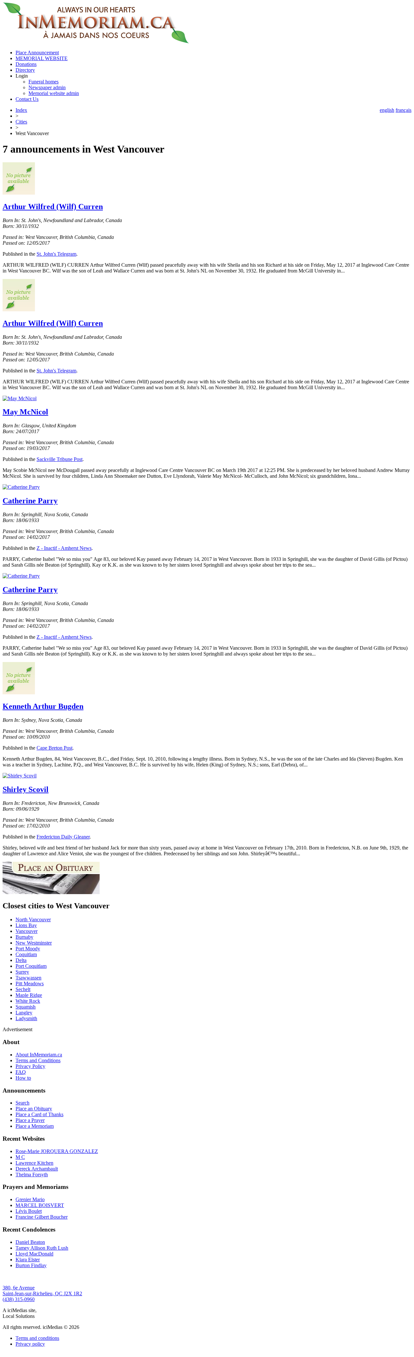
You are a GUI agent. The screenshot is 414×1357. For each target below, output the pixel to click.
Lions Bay (26, 925)
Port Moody (28, 948)
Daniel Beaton (30, 1242)
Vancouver (27, 931)
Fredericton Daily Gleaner (63, 836)
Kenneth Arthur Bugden (43, 706)
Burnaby (24, 937)
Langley (24, 1012)
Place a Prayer (30, 1120)
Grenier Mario (30, 1199)
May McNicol (25, 412)
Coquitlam (26, 954)
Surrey (22, 972)
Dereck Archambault (37, 1168)
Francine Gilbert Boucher (42, 1217)
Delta (21, 960)
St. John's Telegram (56, 254)
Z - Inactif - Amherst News (64, 548)
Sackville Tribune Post (59, 459)
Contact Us (27, 99)
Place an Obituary (34, 1108)
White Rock (28, 1001)
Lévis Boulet (29, 1211)
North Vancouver (33, 919)
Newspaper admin (47, 87)
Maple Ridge (29, 995)
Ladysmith (26, 1018)
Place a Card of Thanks (39, 1114)
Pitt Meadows (30, 983)
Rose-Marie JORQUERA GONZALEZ (57, 1151)
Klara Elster (28, 1259)
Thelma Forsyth (32, 1174)
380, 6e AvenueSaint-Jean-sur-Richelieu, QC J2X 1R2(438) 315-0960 (42, 1293)
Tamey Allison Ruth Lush (42, 1248)
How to (23, 1078)
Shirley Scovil (26, 789)
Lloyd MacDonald (34, 1253)
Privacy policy (30, 1344)
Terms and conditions (37, 1338)
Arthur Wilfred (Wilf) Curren (53, 206)
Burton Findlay (31, 1265)
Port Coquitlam (31, 966)
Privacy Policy (30, 1066)
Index (21, 110)
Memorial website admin (53, 93)
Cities (21, 121)
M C (20, 1157)
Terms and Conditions (38, 1060)
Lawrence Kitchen (34, 1163)
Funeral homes (43, 81)
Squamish (26, 1007)
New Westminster (34, 943)
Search (22, 1103)
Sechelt (23, 989)
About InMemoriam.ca (39, 1054)
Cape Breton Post (54, 748)
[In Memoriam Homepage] (96, 41)
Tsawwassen (28, 977)
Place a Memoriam (35, 1126)
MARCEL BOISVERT (40, 1205)
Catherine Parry (30, 501)
